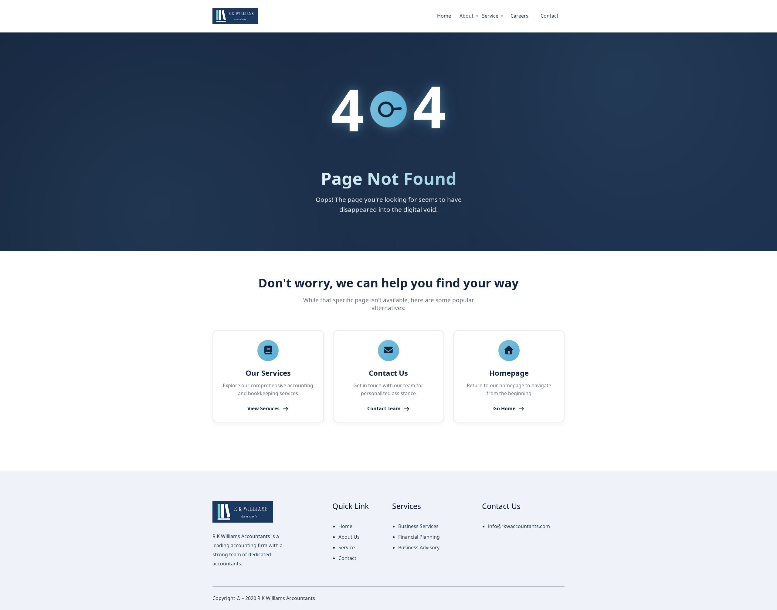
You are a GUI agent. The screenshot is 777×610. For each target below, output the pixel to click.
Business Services (418, 526)
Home (444, 15)
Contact (549, 15)
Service (490, 15)
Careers (519, 15)
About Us (349, 537)
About (466, 15)
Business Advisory (418, 547)
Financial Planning (419, 537)
